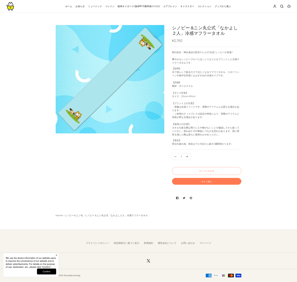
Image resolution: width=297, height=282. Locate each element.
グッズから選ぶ (223, 6)
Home (59, 215)
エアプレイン (170, 6)
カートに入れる (206, 170)
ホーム (68, 6)
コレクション (204, 6)
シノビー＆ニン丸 (74, 215)
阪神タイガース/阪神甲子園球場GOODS (139, 6)
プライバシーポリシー (97, 243)
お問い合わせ (188, 243)
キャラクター (187, 6)
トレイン (109, 6)
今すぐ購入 (206, 181)
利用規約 (148, 243)
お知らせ (80, 6)
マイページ (205, 243)
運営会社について (167, 243)
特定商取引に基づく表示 (126, 243)
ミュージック (95, 6)
